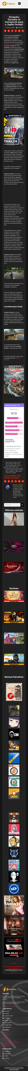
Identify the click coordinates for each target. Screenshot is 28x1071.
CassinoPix (6, 1037)
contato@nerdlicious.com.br (13, 1006)
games (12, 465)
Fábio (15, 463)
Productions (8, 468)
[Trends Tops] (14, 782)
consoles (14, 462)
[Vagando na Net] (14, 805)
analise (10, 462)
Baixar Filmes (6, 1046)
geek (15, 465)
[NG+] (14, 889)
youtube (14, 472)
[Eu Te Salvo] (14, 770)
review (13, 468)
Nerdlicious (14, 466)
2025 (6, 462)
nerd (10, 466)
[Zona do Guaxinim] (14, 710)
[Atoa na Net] (14, 746)
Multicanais (6, 1034)
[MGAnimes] (14, 722)
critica (18, 462)
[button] (19, 3)
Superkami (11, 471)
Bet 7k (4, 1039)
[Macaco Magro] (14, 841)
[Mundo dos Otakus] (14, 829)
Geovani (19, 465)
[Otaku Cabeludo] (14, 877)
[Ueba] (14, 794)
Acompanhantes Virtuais (10, 1041)
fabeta (11, 463)
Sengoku (11, 469)
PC (18, 466)
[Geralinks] (14, 758)
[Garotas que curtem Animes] (14, 865)
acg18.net (14, 963)
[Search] (22, 505)
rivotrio (17, 468)
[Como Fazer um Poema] (14, 853)
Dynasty (7, 463)
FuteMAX (5, 1032)
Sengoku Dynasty (18, 469)
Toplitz (16, 471)
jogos (6, 466)
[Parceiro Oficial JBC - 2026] (14, 691)
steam (7, 471)
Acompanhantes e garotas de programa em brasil (11, 1043)
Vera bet (5, 1036)
